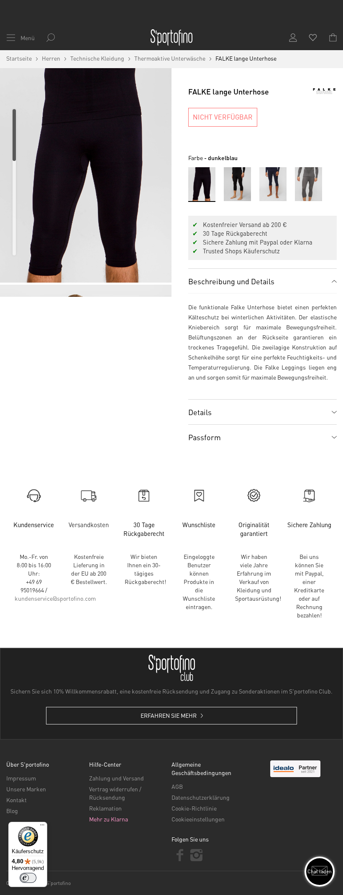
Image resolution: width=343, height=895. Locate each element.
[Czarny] (237, 184)
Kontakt (16, 799)
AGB (177, 786)
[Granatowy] (273, 184)
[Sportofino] (171, 37)
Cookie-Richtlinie (194, 808)
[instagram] (196, 855)
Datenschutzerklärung (201, 797)
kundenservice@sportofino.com (55, 598)
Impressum (21, 778)
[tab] (262, 280)
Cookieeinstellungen (198, 819)
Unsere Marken (26, 789)
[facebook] (180, 855)
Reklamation (105, 808)
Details (200, 412)
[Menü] (42, 827)
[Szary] (308, 184)
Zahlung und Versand (116, 778)
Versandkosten (89, 524)
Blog (12, 810)
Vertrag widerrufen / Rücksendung (115, 793)
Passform (204, 437)
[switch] (28, 878)
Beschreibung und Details (231, 281)
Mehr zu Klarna (108, 819)
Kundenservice (33, 524)
